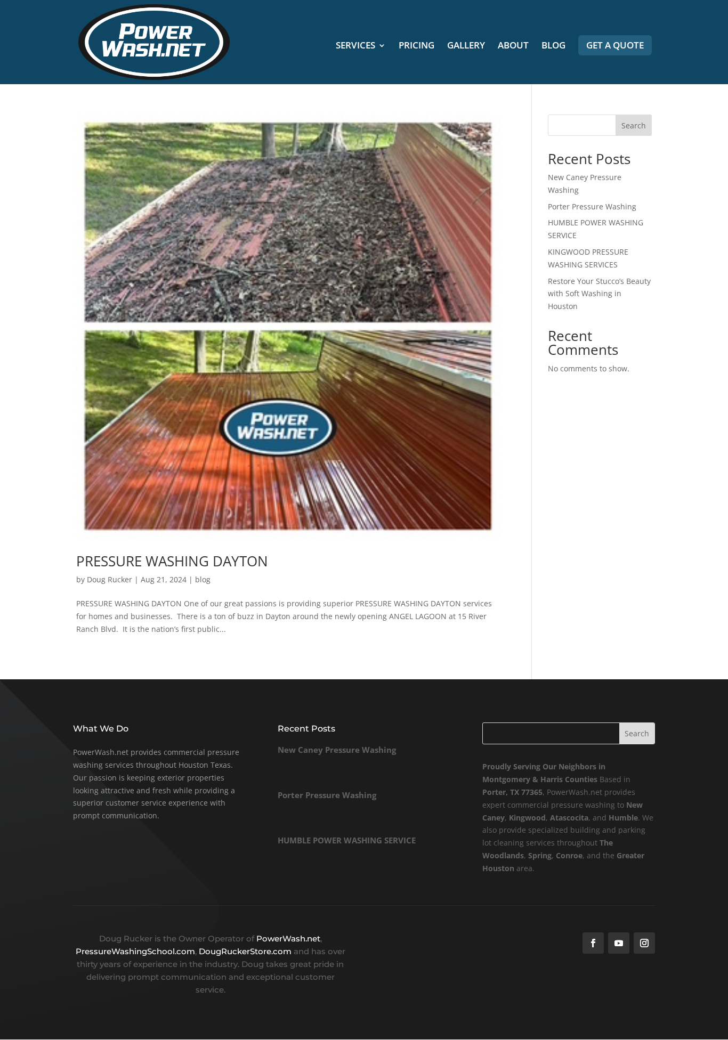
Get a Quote (615, 45)
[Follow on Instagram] (644, 943)
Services (355, 46)
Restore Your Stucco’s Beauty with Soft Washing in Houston (599, 294)
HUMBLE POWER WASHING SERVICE (347, 840)
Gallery (466, 46)
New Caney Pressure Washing (337, 749)
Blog (553, 46)
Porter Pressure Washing (592, 206)
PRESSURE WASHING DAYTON (172, 561)
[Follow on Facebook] (593, 943)
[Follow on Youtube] (618, 943)
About (513, 46)
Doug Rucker (109, 579)
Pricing (416, 46)
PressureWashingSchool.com (135, 951)
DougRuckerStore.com (246, 951)
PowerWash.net (288, 938)
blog (203, 579)
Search (633, 125)
